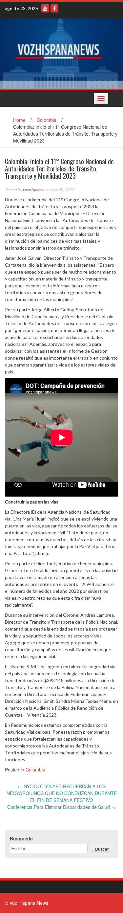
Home (19, 120)
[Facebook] (54, 8)
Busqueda (21, 838)
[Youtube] (45, 8)
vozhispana (32, 189)
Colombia (46, 120)
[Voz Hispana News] (61, 52)
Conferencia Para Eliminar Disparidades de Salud (61, 807)
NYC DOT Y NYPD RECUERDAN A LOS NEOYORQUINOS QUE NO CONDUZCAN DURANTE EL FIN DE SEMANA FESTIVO (62, 793)
